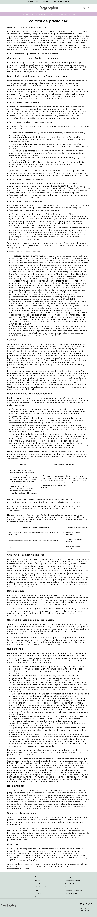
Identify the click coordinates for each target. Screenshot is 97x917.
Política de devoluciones (73, 890)
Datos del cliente (71, 883)
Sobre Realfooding (41, 886)
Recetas (38, 880)
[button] (4, 8)
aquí (48, 809)
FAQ (36, 890)
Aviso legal (68, 877)
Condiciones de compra (73, 886)
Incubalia (88, 910)
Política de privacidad (72, 880)
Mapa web (38, 896)
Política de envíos (71, 893)
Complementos (40, 877)
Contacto (38, 893)
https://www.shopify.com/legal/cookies (26, 351)
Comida (37, 883)
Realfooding (88, 908)
